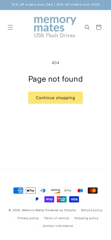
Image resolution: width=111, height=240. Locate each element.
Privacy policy (28, 218)
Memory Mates (33, 210)
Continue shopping (55, 97)
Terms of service (56, 218)
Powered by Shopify (60, 210)
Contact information (58, 226)
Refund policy (91, 210)
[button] (10, 27)
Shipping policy (86, 218)
